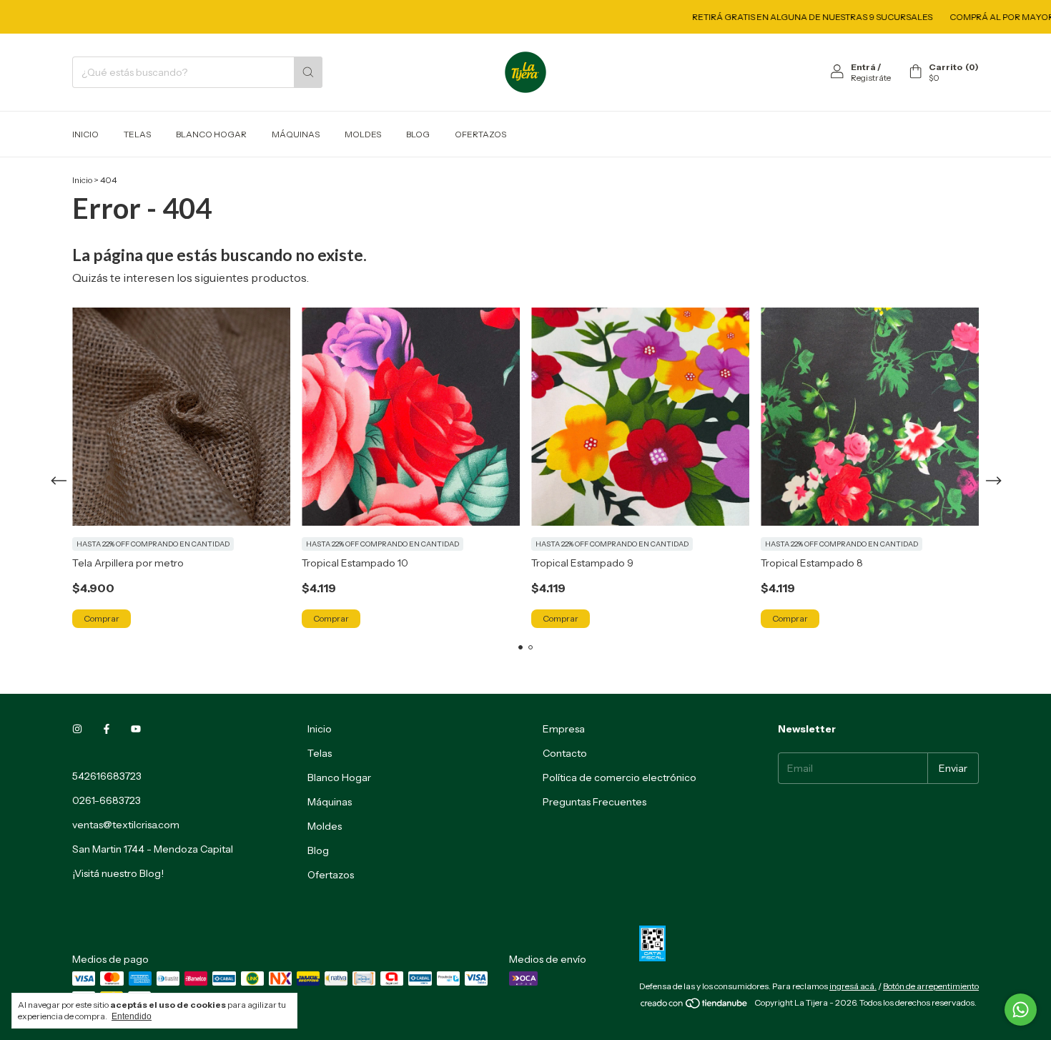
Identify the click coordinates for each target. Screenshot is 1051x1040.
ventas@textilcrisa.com (125, 824)
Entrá (863, 67)
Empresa (564, 728)
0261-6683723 (106, 800)
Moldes (363, 134)
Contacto (565, 753)
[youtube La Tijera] (136, 728)
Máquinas (296, 134)
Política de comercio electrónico (619, 777)
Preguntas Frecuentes (594, 801)
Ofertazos (480, 134)
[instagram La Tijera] (77, 728)
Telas (137, 134)
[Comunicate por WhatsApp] (1021, 1010)
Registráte (871, 77)
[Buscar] (308, 72)
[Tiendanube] (694, 1006)
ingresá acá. (853, 986)
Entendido (132, 1016)
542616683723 (107, 776)
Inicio (85, 134)
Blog (418, 134)
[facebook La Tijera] (107, 728)
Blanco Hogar (211, 134)
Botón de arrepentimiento (931, 986)
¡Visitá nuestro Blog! (118, 873)
